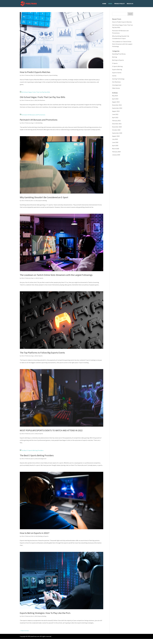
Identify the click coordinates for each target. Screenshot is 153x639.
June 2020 (115, 142)
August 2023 (116, 102)
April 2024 (115, 99)
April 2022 (115, 117)
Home (104, 3)
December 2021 (116, 124)
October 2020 (116, 130)
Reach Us (130, 3)
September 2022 (117, 108)
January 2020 (116, 155)
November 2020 (117, 127)
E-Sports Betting (117, 66)
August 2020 (116, 136)
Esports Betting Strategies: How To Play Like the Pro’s (45, 613)
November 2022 (117, 105)
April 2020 (115, 145)
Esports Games (116, 72)
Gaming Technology (118, 79)
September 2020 (117, 133)
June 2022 (115, 114)
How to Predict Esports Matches (35, 72)
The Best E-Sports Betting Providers (37, 455)
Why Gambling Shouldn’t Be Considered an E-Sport (44, 197)
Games (114, 76)
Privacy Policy (119, 3)
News (110, 3)
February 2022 (116, 120)
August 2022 (116, 111)
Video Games (116, 88)
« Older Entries (24, 630)
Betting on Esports (44, 75)
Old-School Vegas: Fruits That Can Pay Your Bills (42, 97)
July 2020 (115, 139)
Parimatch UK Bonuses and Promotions (38, 119)
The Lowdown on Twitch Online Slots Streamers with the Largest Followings (56, 274)
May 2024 (115, 96)
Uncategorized (42, 458)
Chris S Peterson (25, 75)
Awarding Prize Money (119, 54)
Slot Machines (41, 100)
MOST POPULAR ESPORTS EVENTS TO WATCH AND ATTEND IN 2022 (51, 430)
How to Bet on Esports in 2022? (34, 533)
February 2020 (116, 152)
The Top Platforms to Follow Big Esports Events (42, 352)
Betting (40, 123)
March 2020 (115, 148)
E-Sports (41, 278)
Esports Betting (53, 75)
